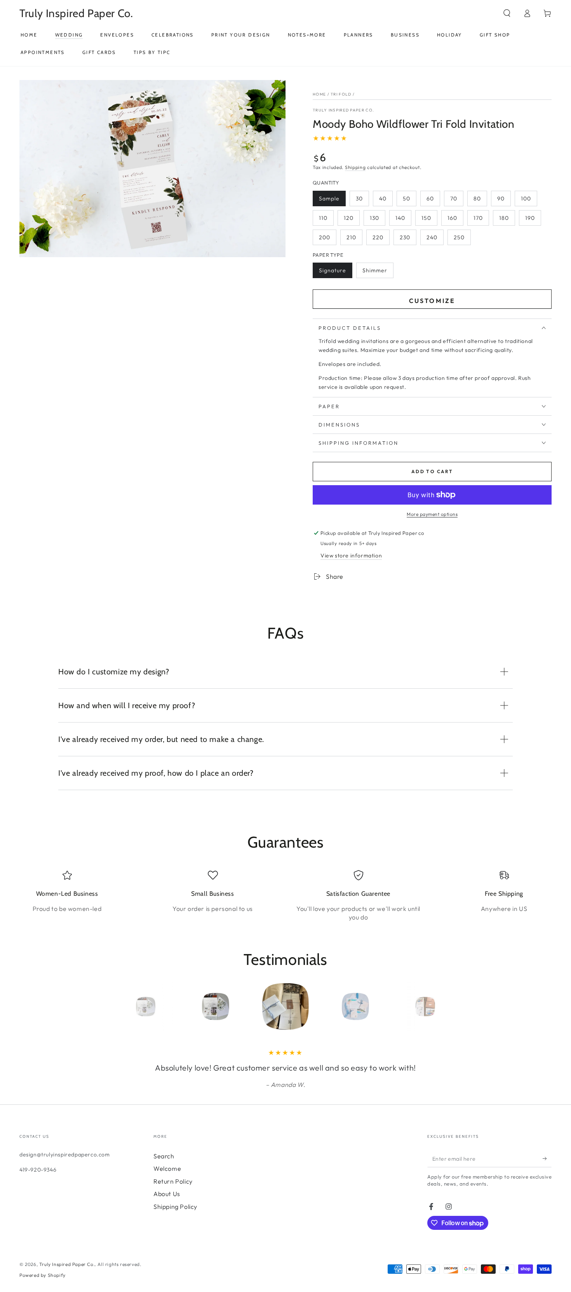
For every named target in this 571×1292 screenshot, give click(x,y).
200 (324, 237)
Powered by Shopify (42, 1275)
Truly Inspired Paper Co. (343, 110)
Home (319, 94)
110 (323, 217)
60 (430, 198)
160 (452, 217)
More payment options (432, 514)
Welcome (167, 1168)
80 (477, 198)
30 (359, 198)
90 (501, 198)
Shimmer (374, 270)
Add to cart (432, 471)
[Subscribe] (547, 1158)
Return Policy (173, 1181)
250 (459, 237)
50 (406, 198)
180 (504, 217)
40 (382, 198)
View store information (351, 555)
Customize (432, 301)
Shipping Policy (175, 1206)
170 (478, 217)
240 (432, 237)
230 (405, 237)
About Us (166, 1194)
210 (351, 237)
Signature (332, 270)
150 (426, 217)
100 (526, 198)
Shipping (355, 167)
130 (374, 217)
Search (163, 1156)
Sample (329, 198)
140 (400, 217)
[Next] (443, 1006)
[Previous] (128, 1006)
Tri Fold (341, 94)
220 (378, 237)
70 (453, 198)
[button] (507, 13)
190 (530, 217)
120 (348, 217)
